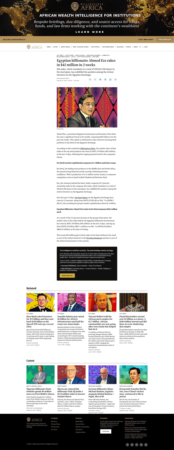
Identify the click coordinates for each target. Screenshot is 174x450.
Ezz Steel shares (81, 197)
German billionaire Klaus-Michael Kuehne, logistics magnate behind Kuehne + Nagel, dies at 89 (101, 392)
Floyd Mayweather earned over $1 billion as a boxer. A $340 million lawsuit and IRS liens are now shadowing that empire (133, 321)
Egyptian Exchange (84, 56)
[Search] (140, 47)
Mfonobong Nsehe (63, 78)
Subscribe (105, 431)
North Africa (65, 47)
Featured (96, 56)
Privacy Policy (55, 424)
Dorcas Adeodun (32, 343)
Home (48, 47)
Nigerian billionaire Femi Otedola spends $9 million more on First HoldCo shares (40, 391)
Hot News (60, 55)
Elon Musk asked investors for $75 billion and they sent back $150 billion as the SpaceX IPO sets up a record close (39, 321)
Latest (55, 47)
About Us (54, 421)
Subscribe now (165, 39)
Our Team (54, 429)
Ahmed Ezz (105, 55)
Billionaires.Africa (87, 148)
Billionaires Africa (63, 56)
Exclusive (120, 47)
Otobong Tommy (94, 410)
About (136, 47)
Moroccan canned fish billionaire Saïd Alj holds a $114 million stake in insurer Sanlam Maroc (71, 392)
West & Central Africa (81, 47)
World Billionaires (95, 386)
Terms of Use (55, 427)
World (128, 47)
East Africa (95, 47)
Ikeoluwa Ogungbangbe (34, 408)
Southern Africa (108, 47)
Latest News (69, 55)
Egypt (74, 56)
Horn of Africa (80, 424)
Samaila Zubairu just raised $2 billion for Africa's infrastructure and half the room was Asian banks (70, 320)
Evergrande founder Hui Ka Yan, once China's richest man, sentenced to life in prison (132, 392)
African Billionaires (93, 55)
